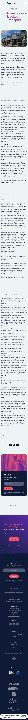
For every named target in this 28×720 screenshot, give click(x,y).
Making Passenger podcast (14, 610)
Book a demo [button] (14, 544)
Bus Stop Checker (14, 614)
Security (14, 631)
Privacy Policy (14, 633)
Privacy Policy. (7, 493)
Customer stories (14, 590)
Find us (14, 597)
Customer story (6, 437)
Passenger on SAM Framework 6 (14, 601)
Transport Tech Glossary (14, 616)
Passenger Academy (14, 608)
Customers (15, 437)
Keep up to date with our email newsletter (12, 478)
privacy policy (6, 717)
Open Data (14, 612)
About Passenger (14, 588)
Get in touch (14, 539)
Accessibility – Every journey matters (14, 592)
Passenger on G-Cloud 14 (14, 599)
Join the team (14, 595)
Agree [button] (23, 716)
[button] (25, 3)
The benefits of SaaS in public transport (14, 593)
